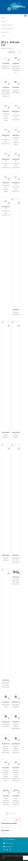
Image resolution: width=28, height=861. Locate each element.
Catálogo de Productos (7, 25)
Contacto (3, 36)
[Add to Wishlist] (8, 60)
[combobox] (10, 827)
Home (2, 18)
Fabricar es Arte (5, 32)
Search (17, 819)
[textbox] (10, 827)
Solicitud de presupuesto (7, 28)
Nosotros (3, 21)
